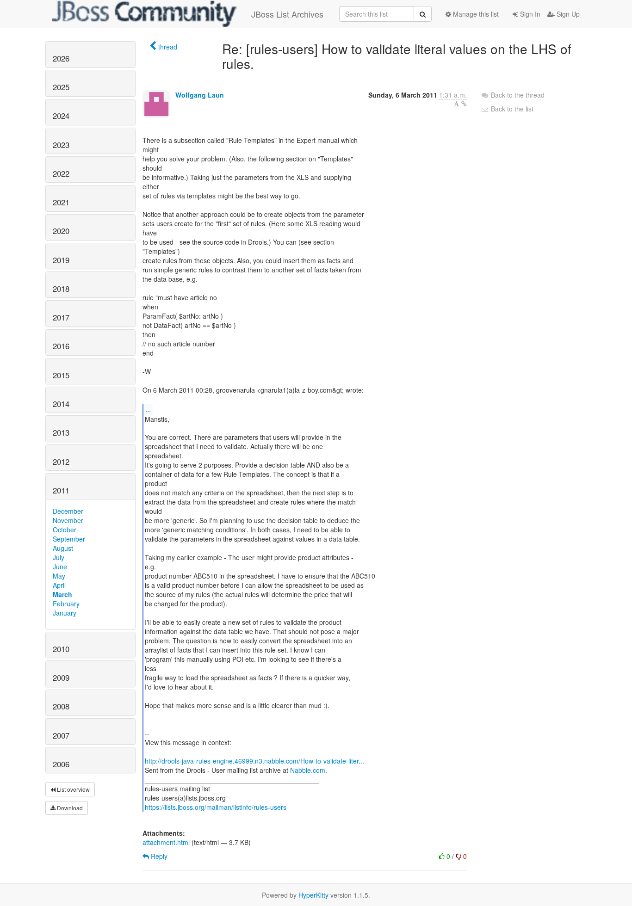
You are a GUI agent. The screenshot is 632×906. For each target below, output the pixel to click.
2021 (61, 202)
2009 (61, 677)
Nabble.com (307, 770)
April (59, 585)
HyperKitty (313, 895)
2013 (61, 432)
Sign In (529, 13)
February (66, 603)
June (60, 566)
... (148, 409)
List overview (73, 789)
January (64, 612)
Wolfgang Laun (199, 94)
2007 (61, 735)
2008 (61, 706)
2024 (61, 115)
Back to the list (511, 108)
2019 (61, 259)
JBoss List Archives (287, 14)
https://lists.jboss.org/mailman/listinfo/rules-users (215, 807)
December (68, 511)
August (63, 548)
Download (69, 808)
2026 (61, 58)
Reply (158, 856)
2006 (61, 764)
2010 (61, 648)
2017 (61, 317)
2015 (61, 375)
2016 (61, 345)
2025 (61, 86)
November (68, 520)
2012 (61, 461)
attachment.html (166, 842)
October (64, 529)
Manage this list (475, 13)
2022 (61, 173)
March (62, 594)
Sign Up (567, 13)
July (58, 557)
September (69, 538)
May (59, 575)
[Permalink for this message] (464, 103)
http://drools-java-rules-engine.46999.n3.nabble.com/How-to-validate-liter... (254, 760)
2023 (61, 144)
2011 (61, 490)
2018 (61, 288)
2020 (61, 230)
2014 (61, 403)
